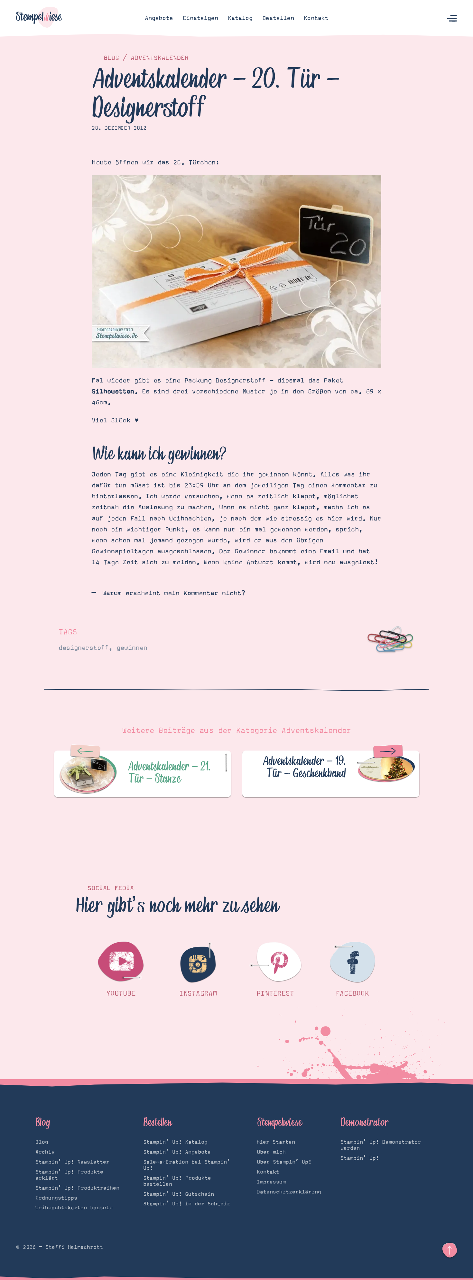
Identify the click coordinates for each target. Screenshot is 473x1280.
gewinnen (131, 647)
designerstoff (84, 647)
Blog (111, 57)
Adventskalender (160, 57)
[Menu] (452, 18)
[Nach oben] (449, 1250)
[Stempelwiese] (39, 18)
